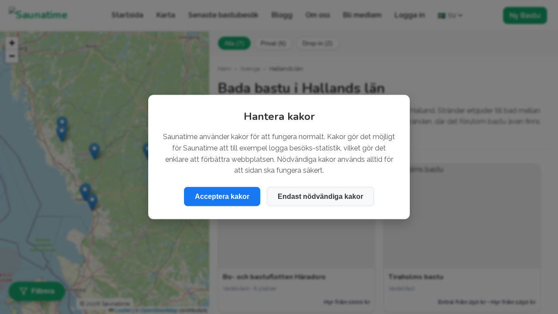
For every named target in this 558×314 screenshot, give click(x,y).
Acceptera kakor (222, 196)
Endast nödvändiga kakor (320, 196)
